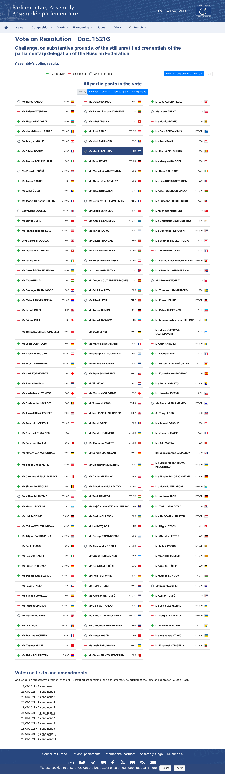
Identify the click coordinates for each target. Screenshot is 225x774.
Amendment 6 (46, 712)
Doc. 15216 (182, 680)
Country (106, 91)
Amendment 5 (46, 707)
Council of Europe (54, 754)
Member (93, 91)
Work (61, 27)
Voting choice (139, 91)
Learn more (149, 767)
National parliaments (86, 754)
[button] (210, 74)
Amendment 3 (46, 697)
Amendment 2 (46, 691)
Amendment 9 (46, 728)
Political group (121, 91)
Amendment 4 (46, 702)
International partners (120, 754)
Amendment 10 (47, 733)
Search (138, 27)
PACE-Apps (178, 11)
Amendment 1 (46, 686)
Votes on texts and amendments (183, 73)
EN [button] (160, 11)
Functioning (81, 27)
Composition (40, 27)
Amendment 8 (46, 723)
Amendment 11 (47, 739)
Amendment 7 (46, 718)
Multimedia (175, 754)
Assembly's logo (151, 754)
